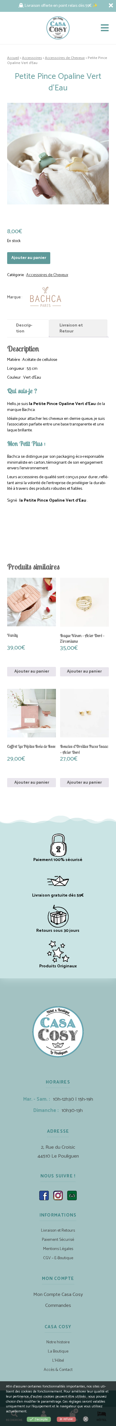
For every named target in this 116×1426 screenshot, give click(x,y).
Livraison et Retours (58, 1230)
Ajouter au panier (28, 258)
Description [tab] (24, 328)
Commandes (58, 1306)
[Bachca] (37, 297)
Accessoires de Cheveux (65, 58)
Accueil (13, 58)
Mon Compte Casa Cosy (58, 1295)
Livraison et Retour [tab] (71, 328)
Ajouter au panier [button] (31, 671)
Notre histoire (58, 1342)
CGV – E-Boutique (58, 1258)
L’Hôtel (58, 1360)
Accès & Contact (58, 1369)
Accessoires (32, 58)
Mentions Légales (58, 1249)
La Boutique (58, 1351)
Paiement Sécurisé (58, 1239)
